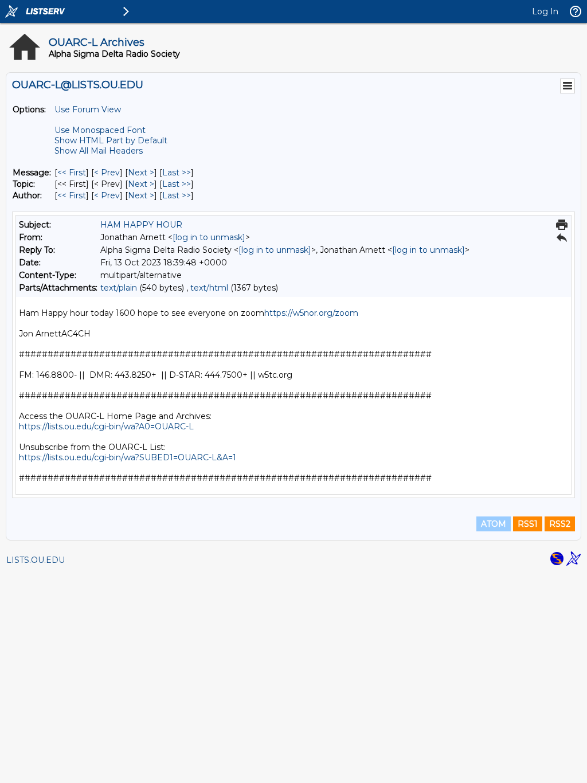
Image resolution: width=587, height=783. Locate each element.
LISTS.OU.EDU (35, 560)
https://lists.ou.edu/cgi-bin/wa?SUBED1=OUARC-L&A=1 (127, 457)
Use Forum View (87, 109)
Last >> (176, 172)
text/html (209, 288)
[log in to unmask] (209, 237)
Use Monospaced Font (100, 130)
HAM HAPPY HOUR (141, 225)
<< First (71, 172)
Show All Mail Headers (98, 151)
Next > (141, 172)
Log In (545, 11)
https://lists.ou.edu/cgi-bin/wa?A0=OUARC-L (106, 426)
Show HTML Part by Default (110, 140)
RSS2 (559, 524)
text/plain (118, 288)
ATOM (493, 524)
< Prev (107, 172)
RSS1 (528, 524)
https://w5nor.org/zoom (311, 313)
